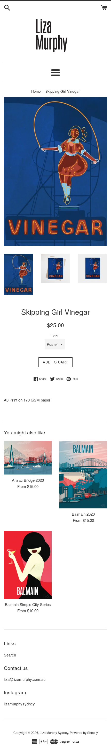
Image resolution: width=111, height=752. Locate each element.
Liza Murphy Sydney (54, 732)
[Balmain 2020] (83, 475)
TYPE (55, 336)
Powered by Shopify (84, 732)
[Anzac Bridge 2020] (28, 458)
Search (10, 655)
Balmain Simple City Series (28, 604)
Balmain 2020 (83, 514)
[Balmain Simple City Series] (28, 565)
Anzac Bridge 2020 (28, 480)
